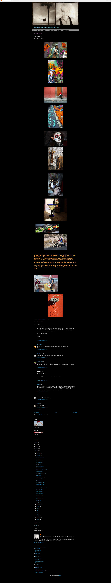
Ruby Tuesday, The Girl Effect (42, 469)
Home (34, 30)
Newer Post (36, 412)
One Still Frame (38, 558)
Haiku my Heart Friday (40, 482)
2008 (36, 523)
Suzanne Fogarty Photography (40, 570)
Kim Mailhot (39, 344)
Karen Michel (37, 553)
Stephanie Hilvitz (38, 567)
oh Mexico (38, 496)
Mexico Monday (39, 458)
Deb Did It (59, 30)
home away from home (40, 477)
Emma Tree (38, 500)
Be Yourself (37, 548)
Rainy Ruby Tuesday (40, 457)
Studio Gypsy (37, 569)
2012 (36, 448)
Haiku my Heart (39, 462)
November (39, 455)
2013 (36, 446)
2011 (36, 450)
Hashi (38, 403)
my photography (52, 30)
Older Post (75, 412)
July (37, 508)
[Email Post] (48, 319)
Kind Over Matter (39, 498)
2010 (36, 452)
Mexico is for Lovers (40, 489)
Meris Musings (38, 554)
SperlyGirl (37, 565)
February (38, 517)
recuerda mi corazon (39, 572)
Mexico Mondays (40, 321)
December (39, 453)
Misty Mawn (37, 556)
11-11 (37, 486)
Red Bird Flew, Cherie (39, 561)
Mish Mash (45, 30)
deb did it (43, 535)
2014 (36, 444)
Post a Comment (39, 409)
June (38, 510)
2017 (36, 438)
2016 (36, 440)
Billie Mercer (39, 353)
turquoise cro (39, 361)
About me (39, 30)
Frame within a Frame (40, 484)
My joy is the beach (40, 466)
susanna (38, 384)
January (38, 519)
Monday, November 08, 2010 (42, 340)
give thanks (38, 464)
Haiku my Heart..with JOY (41, 473)
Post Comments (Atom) (43, 414)
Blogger (60, 575)
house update (38, 480)
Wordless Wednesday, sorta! (41, 487)
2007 (36, 525)
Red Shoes (37, 562)
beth (37, 396)
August (38, 506)
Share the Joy (38, 475)
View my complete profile (39, 542)
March (38, 515)
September (39, 504)
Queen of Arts (37, 559)
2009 (36, 521)
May (38, 512)
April (38, 514)
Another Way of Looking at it (40, 547)
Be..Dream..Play (38, 550)
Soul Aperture (37, 564)
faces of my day (39, 460)
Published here (66, 30)
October (38, 502)
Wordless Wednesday (40, 468)
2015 (36, 442)
